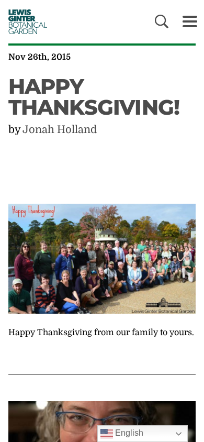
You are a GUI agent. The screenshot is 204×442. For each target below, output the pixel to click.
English (128, 432)
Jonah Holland (59, 130)
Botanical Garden (24, 21)
